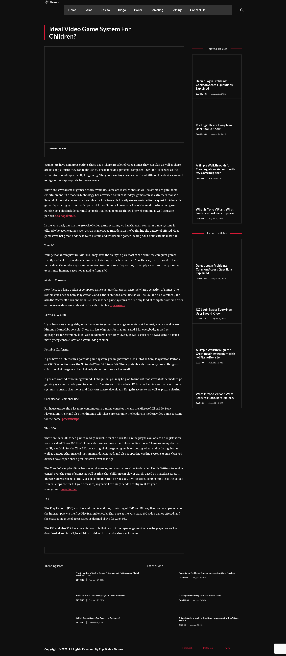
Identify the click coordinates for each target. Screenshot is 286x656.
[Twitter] (219, 648)
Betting (80, 580)
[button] (241, 10)
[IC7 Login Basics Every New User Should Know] (217, 112)
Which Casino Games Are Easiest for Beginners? (98, 618)
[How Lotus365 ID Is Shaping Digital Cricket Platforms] (58, 601)
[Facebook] (177, 648)
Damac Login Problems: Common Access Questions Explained (214, 84)
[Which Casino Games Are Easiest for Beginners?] (58, 624)
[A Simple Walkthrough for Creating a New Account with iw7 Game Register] (217, 153)
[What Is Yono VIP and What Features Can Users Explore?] (217, 197)
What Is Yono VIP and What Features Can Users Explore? (215, 211)
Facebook (187, 648)
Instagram (208, 648)
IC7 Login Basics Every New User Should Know (214, 127)
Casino (200, 178)
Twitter (227, 648)
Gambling (201, 94)
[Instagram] (198, 648)
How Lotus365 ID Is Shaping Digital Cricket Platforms (100, 595)
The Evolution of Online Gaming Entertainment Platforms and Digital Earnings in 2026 (107, 574)
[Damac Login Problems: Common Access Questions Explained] (217, 68)
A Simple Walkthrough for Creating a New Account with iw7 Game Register (215, 169)
